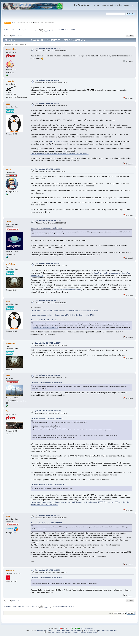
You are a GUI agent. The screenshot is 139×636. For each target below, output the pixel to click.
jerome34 (10, 570)
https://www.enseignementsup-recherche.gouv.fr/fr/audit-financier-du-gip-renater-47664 (63, 315)
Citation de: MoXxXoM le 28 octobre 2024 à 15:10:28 (48, 320)
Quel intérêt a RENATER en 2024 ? (48, 49)
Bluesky (40, 631)
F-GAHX (10, 81)
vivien (8, 169)
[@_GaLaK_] (7, 406)
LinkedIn (58, 631)
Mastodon (49, 631)
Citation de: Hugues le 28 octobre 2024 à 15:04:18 (47, 484)
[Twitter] (7, 257)
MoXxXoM (10, 264)
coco (8, 104)
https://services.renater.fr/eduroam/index (66, 290)
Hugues (9, 221)
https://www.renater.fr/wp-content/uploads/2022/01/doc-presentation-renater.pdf (60, 153)
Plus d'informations (86, 628)
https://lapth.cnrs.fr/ (57, 142)
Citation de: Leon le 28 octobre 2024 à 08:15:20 (46, 382)
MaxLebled (11, 49)
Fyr (7, 411)
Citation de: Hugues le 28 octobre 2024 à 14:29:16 (47, 418)
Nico (8, 376)
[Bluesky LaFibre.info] (7, 195)
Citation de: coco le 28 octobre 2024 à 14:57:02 (46, 228)
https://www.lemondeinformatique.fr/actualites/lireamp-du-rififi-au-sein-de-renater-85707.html (65, 310)
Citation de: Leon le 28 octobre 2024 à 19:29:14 (46, 577)
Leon (8, 516)
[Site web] (7, 76)
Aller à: (111, 613)
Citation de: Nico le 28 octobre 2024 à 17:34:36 (46, 523)
